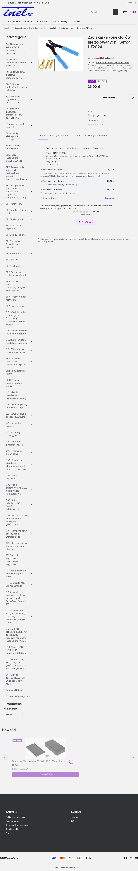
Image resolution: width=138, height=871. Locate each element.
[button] (115, 12)
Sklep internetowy (65, 867)
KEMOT (91, 111)
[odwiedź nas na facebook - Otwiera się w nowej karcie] (125, 858)
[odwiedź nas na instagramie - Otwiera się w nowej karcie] (131, 858)
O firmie (74, 821)
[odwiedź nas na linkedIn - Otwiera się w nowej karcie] (136, 858)
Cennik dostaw (12, 821)
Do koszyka (46, 774)
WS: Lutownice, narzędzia (22, 28)
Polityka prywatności (15, 817)
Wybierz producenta (13, 708)
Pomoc (9, 833)
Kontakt (75, 817)
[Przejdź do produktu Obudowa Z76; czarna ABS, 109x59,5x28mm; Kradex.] (45, 748)
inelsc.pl (5, 28)
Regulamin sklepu (13, 829)
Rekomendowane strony (17, 825)
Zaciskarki (39, 28)
